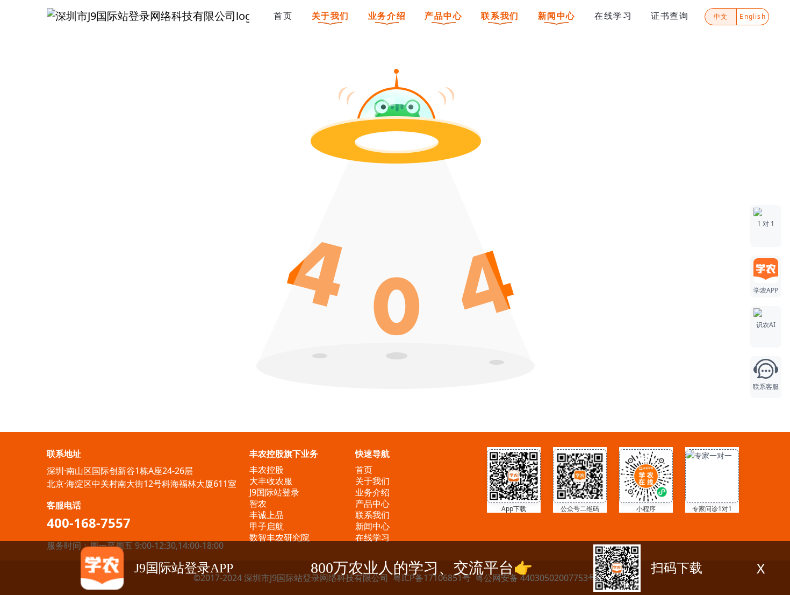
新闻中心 (557, 16)
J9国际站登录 (274, 492)
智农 (258, 503)
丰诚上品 (266, 515)
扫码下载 (676, 568)
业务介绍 (387, 16)
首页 (283, 16)
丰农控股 (266, 470)
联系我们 (500, 16)
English (752, 16)
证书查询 (669, 16)
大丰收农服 (270, 481)
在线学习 (613, 16)
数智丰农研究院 (279, 537)
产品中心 (443, 16)
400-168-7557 (89, 523)
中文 (721, 16)
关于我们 (330, 16)
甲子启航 (266, 526)
